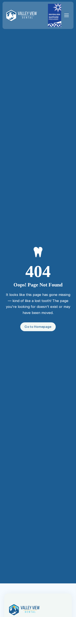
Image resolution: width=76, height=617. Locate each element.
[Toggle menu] (66, 15)
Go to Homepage (37, 327)
